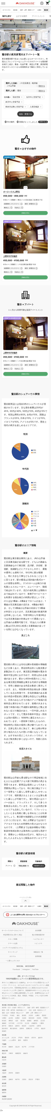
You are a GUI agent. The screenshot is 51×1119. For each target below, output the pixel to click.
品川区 (11, 1018)
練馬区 (36, 1021)
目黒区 (17, 1018)
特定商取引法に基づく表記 (12, 935)
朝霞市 (25, 1040)
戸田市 (20, 1038)
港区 (18, 1015)
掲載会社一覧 (38, 952)
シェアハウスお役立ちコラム (12, 948)
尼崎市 (11, 1079)
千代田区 (5, 1015)
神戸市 (17, 1079)
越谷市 (40, 1038)
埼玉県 (4, 1035)
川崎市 (11, 1053)
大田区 (24, 1018)
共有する (42, 122)
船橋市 (11, 1047)
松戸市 (24, 1047)
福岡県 (4, 1090)
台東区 (37, 1015)
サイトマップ (12, 952)
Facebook (16, 969)
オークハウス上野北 (11, 191)
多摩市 (22, 1028)
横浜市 (4, 1053)
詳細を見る (25, 213)
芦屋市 (37, 1079)
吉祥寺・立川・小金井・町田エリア (13, 1007)
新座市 (27, 1038)
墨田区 (44, 1015)
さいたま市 (5, 1038)
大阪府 (4, 1070)
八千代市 (31, 1047)
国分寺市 (5, 1028)
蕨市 (19, 1040)
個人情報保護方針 (38, 935)
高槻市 (17, 1073)
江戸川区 (11, 1023)
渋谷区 (39, 1018)
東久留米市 (13, 1028)
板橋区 (29, 1021)
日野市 (39, 1026)
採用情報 (38, 956)
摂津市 (11, 1073)
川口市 (14, 1038)
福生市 (43, 1028)
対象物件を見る (39, 866)
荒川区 (23, 1021)
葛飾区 (4, 1023)
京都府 (4, 1064)
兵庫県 (4, 1077)
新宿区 (24, 1015)
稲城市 (4, 1031)
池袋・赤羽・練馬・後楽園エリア (38, 1007)
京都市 (4, 1066)
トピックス (38, 943)
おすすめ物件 (21, 16)
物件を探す (7, 16)
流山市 (17, 1047)
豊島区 (11, 1021)
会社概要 (38, 930)
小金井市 (31, 1026)
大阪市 (4, 1073)
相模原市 (18, 1053)
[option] (25, 172)
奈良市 (4, 1086)
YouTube (35, 969)
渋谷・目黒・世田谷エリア (37, 1010)
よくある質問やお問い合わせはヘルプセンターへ (27, 915)
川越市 (4, 1040)
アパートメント (38, 16)
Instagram (26, 969)
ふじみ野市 (12, 1040)
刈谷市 (4, 1060)
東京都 (4, 1005)
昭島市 (11, 1026)
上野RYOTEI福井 (10, 256)
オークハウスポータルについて (13, 930)
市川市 (4, 1047)
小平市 (36, 1028)
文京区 (31, 1015)
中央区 (12, 1015)
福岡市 (4, 1092)
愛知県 (4, 1057)
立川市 (27, 1023)
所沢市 (34, 1038)
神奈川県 (5, 1051)
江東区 (4, 1018)
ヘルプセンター (38, 939)
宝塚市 (4, 1079)
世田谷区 (31, 1018)
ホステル (13, 956)
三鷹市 (42, 1023)
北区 (16, 1021)
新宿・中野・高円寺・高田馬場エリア (14, 1010)
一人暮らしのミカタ (13, 961)
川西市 (24, 1079)
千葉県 (4, 1044)
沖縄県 (4, 1096)
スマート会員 (12, 943)
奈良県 (4, 1083)
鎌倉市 (25, 1053)
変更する (42, 86)
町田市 (24, 1026)
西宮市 (31, 1079)
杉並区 (4, 1021)
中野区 (45, 1018)
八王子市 (19, 1023)
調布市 (17, 1026)
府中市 (4, 1026)
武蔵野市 (34, 1023)
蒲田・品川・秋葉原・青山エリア (13, 1013)
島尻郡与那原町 (7, 1099)
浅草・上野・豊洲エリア (34, 1013)
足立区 (43, 1021)
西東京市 (29, 1028)
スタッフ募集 (12, 939)
